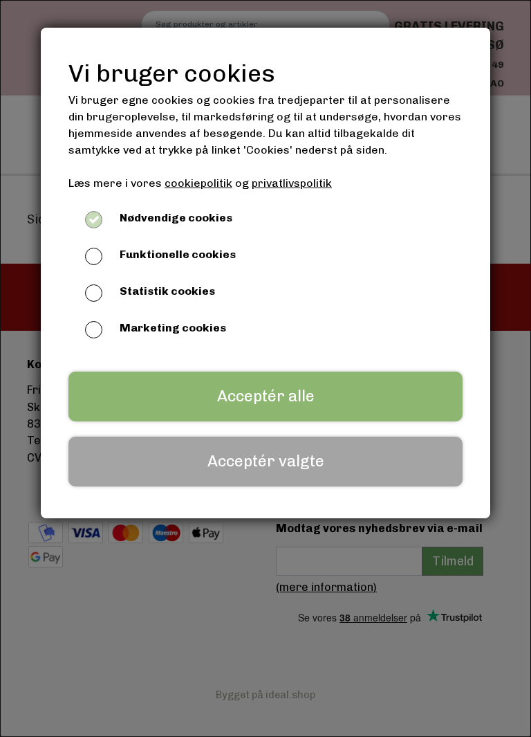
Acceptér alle (266, 396)
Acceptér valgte (265, 461)
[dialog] (265, 368)
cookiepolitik (198, 183)
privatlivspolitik (292, 183)
